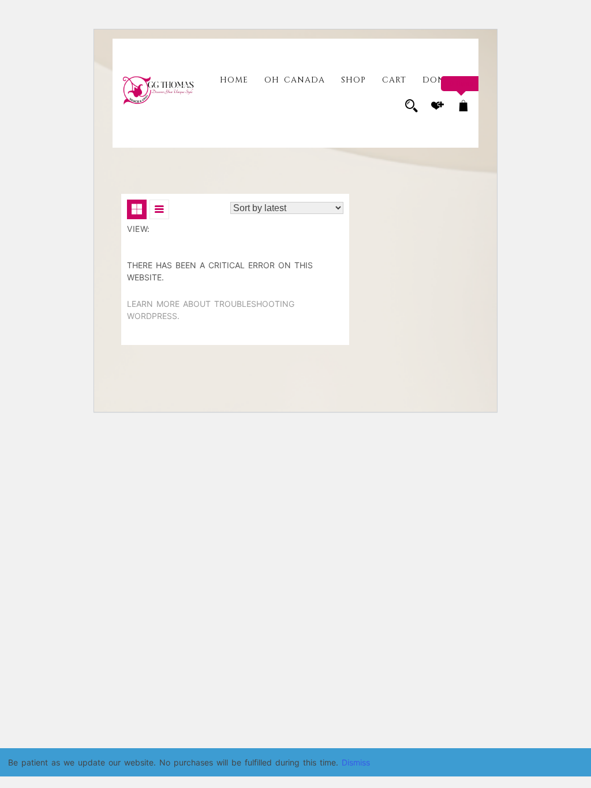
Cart (394, 79)
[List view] (159, 209)
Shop (353, 79)
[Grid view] (137, 209)
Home (234, 79)
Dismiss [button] (356, 762)
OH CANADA (294, 79)
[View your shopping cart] (463, 107)
